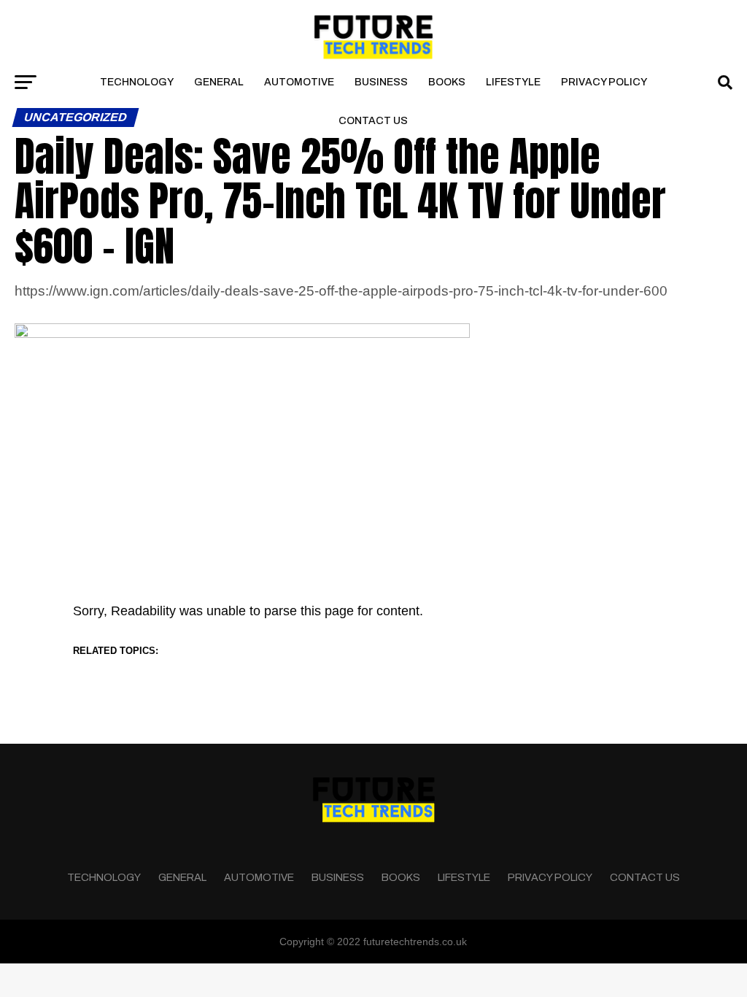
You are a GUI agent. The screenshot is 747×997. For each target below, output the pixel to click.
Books (446, 82)
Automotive (299, 82)
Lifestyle (513, 82)
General (219, 82)
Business (381, 82)
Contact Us (373, 120)
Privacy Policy (604, 82)
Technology (137, 82)
